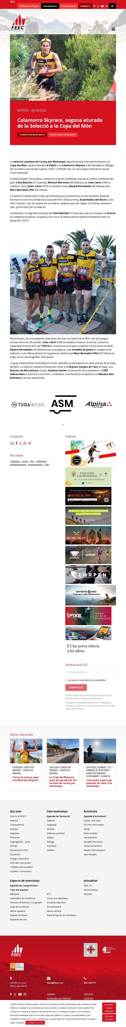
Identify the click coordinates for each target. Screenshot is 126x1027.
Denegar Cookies (109, 1018)
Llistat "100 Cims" (92, 820)
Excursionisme (54, 906)
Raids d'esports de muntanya (61, 915)
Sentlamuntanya (18, 464)
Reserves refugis (29, 6)
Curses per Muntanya (32, 134)
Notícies (23, 110)
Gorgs (87, 829)
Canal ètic (88, 998)
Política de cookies (29, 1019)
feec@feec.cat (55, 982)
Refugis (50, 841)
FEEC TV (88, 885)
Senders (51, 850)
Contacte (88, 994)
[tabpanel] (27, 404)
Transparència (17, 824)
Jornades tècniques (93, 841)
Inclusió (50, 829)
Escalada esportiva (56, 902)
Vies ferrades (90, 854)
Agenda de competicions (24, 885)
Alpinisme (15, 894)
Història (14, 820)
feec (32, 461)
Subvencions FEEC (19, 850)
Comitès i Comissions (21, 871)
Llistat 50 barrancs (93, 845)
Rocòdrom (15, 854)
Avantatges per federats (59, 998)
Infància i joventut (56, 833)
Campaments (90, 837)
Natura (50, 837)
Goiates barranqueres (94, 850)
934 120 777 (90, 982)
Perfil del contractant (20, 862)
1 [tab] (63, 424)
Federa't (85, 6)
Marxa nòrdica (54, 911)
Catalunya (15, 461)
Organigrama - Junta (20, 841)
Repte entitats (91, 833)
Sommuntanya (35, 464)
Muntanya (41, 461)
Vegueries (15, 833)
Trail (46, 464)
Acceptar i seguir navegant (109, 1007)
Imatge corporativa (19, 858)
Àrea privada (69, 6)
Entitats (14, 845)
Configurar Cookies (35, 1022)
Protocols (15, 837)
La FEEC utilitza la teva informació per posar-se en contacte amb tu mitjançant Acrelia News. (88, 697)
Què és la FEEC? (18, 816)
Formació (51, 845)
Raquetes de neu (18, 919)
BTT (49, 894)
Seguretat (52, 824)
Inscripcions (50, 6)
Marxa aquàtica (17, 911)
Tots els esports (19, 889)
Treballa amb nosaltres (21, 867)
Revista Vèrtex (91, 889)
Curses (25, 461)
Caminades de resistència (22, 898)
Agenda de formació (58, 816)
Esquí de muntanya (19, 906)
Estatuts (14, 829)
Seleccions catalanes (62, 134)
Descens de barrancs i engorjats (26, 902)
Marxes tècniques (19, 915)
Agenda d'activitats (95, 816)
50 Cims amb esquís (94, 824)
